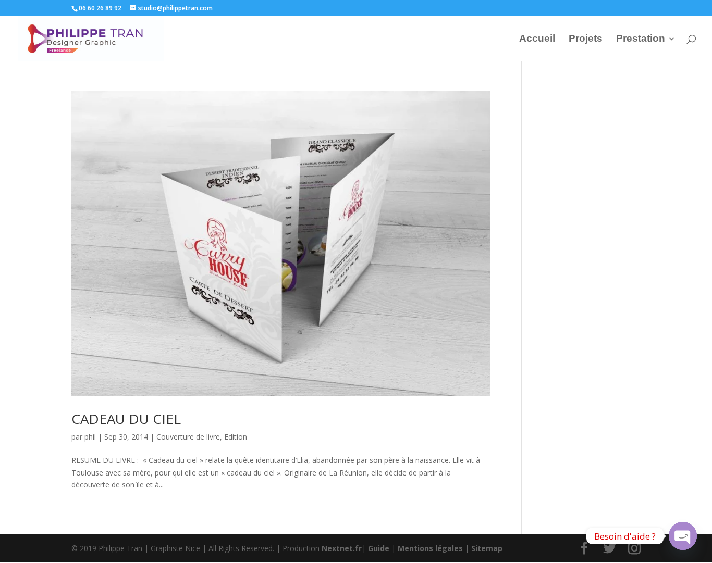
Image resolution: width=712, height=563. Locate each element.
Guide (378, 548)
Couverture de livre (188, 437)
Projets (586, 39)
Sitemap (486, 548)
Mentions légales (430, 548)
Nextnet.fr (342, 548)
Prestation (640, 39)
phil (90, 437)
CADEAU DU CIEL (126, 418)
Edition (235, 437)
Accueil (537, 39)
